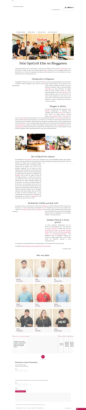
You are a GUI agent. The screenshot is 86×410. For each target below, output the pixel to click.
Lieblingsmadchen (19, 126)
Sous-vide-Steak (53, 228)
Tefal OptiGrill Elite (63, 68)
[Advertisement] (43, 22)
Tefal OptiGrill (47, 246)
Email (16, 382)
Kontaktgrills (34, 196)
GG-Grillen (59, 117)
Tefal (44, 81)
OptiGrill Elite (65, 92)
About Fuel (65, 116)
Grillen (32, 246)
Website (16, 388)
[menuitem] (21, 32)
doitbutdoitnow (61, 124)
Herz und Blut (23, 117)
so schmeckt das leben (68, 408)
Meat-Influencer (22, 124)
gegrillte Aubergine (27, 209)
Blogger (45, 70)
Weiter (68, 143)
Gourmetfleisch (48, 88)
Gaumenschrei (54, 116)
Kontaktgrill (17, 175)
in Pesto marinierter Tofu (39, 209)
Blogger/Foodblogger (26, 246)
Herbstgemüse (45, 206)
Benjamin (61, 112)
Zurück (18, 143)
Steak (40, 246)
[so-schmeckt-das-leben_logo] (17, 6)
